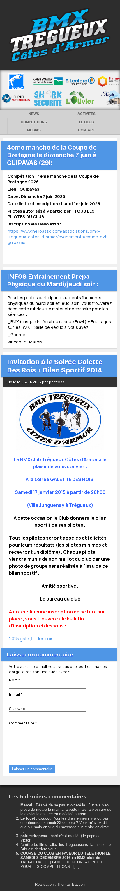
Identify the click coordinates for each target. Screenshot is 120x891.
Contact (86, 130)
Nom (14, 680)
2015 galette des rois (31, 638)
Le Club (86, 122)
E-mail (15, 694)
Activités (86, 114)
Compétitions (34, 122)
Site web (17, 708)
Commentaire (23, 723)
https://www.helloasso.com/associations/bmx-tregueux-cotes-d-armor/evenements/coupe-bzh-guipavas (59, 236)
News (34, 114)
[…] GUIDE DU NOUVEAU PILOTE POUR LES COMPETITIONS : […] (62, 864)
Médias (34, 130)
